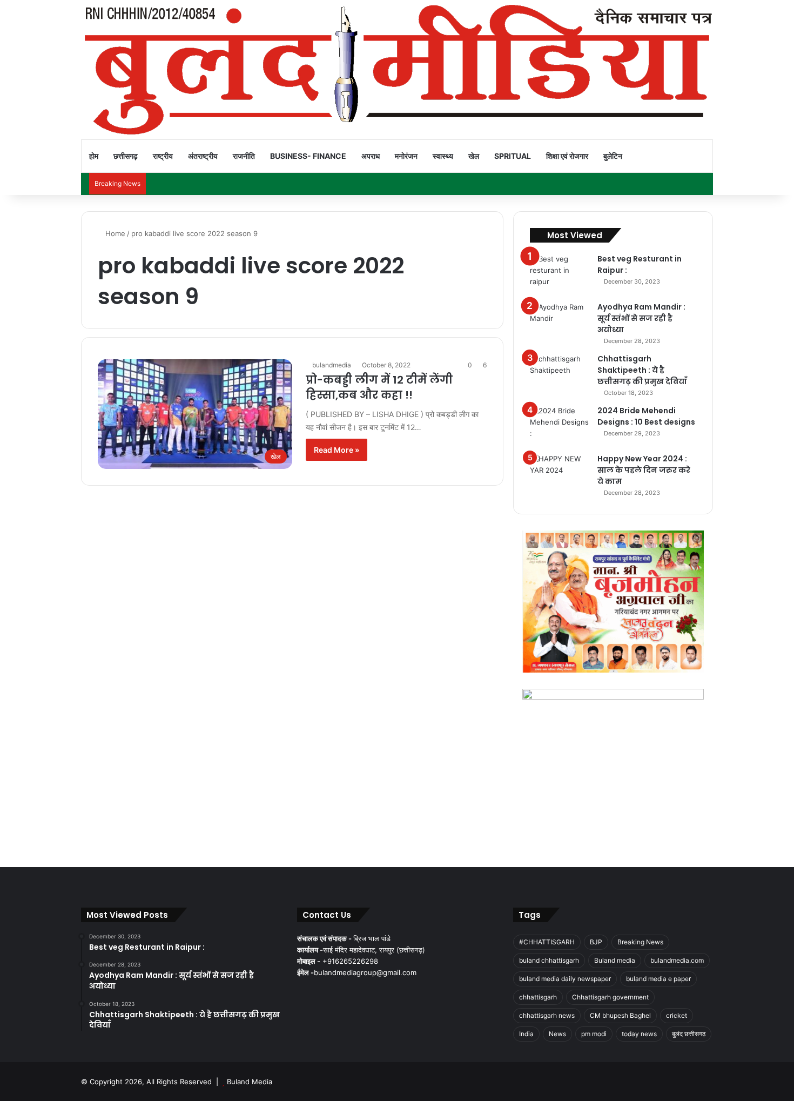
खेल (473, 155)
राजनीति (244, 155)
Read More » (336, 449)
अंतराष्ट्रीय (203, 155)
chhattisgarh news (547, 1015)
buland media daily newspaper (565, 979)
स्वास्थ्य (443, 155)
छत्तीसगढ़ (125, 155)
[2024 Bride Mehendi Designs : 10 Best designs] (559, 425)
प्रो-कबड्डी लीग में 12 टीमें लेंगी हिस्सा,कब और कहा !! (379, 387)
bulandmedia (331, 365)
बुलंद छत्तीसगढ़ (688, 1034)
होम (93, 155)
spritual (512, 155)
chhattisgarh (538, 997)
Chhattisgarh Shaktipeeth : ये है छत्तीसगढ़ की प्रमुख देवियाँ (642, 370)
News (557, 1034)
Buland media (614, 960)
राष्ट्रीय (163, 155)
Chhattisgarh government (610, 997)
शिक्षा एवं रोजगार (567, 155)
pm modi (594, 1034)
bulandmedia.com (677, 960)
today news (639, 1034)
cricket (676, 1015)
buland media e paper (658, 979)
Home (114, 233)
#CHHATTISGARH (547, 942)
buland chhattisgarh (549, 960)
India (526, 1034)
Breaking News (640, 942)
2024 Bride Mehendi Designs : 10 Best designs (646, 416)
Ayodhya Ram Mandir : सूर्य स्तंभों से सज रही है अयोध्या (641, 318)
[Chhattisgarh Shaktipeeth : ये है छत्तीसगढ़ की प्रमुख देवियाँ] (559, 373)
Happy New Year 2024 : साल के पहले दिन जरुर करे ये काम (643, 470)
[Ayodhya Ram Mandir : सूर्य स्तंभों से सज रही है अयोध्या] (559, 321)
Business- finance (308, 155)
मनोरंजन (406, 155)
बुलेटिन (612, 155)
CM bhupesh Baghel (620, 1015)
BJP (596, 942)
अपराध (370, 155)
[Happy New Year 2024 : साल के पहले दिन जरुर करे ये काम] (559, 473)
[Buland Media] (397, 69)
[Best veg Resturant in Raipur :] (559, 273)
